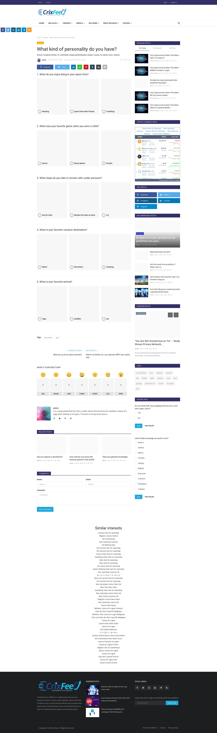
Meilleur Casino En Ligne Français (108, 608)
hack (168, 378)
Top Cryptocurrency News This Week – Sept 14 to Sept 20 (165, 56)
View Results (149, 425)
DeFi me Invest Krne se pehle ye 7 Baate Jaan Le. (163, 265)
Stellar (144, 378)
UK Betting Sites (108, 545)
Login (165, 2)
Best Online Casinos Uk (108, 596)
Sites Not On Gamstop (108, 560)
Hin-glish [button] (52, 23)
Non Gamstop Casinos (108, 542)
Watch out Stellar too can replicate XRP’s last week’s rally (108, 356)
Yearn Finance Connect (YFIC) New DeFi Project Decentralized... (115, 699)
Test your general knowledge (114, 457)
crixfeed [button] (67, 23)
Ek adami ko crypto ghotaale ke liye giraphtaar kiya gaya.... (163, 81)
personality (48, 337)
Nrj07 (151, 86)
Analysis (169, 373)
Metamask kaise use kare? (160, 252)
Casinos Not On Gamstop (108, 533)
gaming (139, 383)
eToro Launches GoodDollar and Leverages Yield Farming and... (112, 710)
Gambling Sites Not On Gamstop (108, 557)
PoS (137, 389)
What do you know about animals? (67, 355)
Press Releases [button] (110, 23)
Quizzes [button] (126, 23)
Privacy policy (173, 728)
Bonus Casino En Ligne (108, 650)
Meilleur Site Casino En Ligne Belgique (108, 614)
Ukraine (160, 378)
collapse (159, 373)
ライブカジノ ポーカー (108, 632)
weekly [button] (80, 23)
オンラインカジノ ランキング (108, 575)
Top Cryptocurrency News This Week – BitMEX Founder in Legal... (165, 69)
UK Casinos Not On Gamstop (109, 548)
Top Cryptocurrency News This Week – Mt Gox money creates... (165, 94)
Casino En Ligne (108, 620)
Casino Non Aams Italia (108, 623)
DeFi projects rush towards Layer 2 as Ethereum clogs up (164, 278)
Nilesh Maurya (154, 61)
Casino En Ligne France (108, 644)
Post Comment (45, 509)
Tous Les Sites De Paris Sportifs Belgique (108, 617)
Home (41, 23)
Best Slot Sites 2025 (108, 587)
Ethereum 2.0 (150, 383)
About (40, 2)
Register (174, 2)
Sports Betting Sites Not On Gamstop (108, 569)
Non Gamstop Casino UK (108, 602)
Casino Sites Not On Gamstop (108, 554)
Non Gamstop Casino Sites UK (108, 584)
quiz (57, 337)
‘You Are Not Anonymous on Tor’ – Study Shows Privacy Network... (157, 342)
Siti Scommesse (108, 539)
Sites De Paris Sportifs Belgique (108, 611)
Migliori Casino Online (108, 536)
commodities (141, 373)
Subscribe (172, 703)
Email (88, 479)
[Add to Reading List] (104, 67)
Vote (138, 426)
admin (44, 60)
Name (39, 479)
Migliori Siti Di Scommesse (108, 647)
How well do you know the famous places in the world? (82, 458)
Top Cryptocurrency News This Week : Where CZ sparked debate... (164, 106)
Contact (48, 2)
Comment (41, 490)
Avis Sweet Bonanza (108, 629)
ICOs (151, 373)
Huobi (161, 383)
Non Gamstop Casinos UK (108, 572)
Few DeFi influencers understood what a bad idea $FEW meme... (165, 290)
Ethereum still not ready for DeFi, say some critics (114, 688)
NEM (152, 378)
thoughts (170, 383)
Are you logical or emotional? (50, 457)
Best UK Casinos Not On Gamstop (108, 578)
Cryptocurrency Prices (166, 180)
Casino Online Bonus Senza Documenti (108, 635)
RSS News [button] (93, 23)
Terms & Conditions (150, 728)
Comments (44, 473)
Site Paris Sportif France (108, 656)
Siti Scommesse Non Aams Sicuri (108, 638)
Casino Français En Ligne (108, 641)
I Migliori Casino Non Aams (108, 599)
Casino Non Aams (108, 605)
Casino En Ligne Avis (108, 659)
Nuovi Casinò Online (108, 662)
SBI (137, 378)
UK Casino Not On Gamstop (108, 566)
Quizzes (45, 37)
